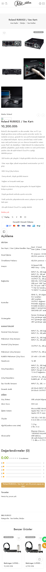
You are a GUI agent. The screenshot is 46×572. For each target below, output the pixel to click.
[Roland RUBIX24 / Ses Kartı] (43, 115)
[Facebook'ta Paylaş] (17, 217)
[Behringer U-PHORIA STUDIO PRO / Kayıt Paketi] (12, 547)
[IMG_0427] (34, 43)
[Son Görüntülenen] (39, 559)
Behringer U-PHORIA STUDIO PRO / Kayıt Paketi (12, 563)
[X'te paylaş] (12, 217)
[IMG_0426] (11, 43)
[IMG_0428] (11, 71)
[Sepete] (43, 3)
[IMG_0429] (11, 97)
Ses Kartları (31, 23)
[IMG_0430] (34, 68)
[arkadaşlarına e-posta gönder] (25, 217)
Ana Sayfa (14, 23)
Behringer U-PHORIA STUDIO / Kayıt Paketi (34, 563)
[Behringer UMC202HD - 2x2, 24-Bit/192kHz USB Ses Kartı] (38, 115)
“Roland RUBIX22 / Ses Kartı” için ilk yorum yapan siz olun (23, 485)
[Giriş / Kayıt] (40, 3)
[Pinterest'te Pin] (21, 217)
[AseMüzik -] (23, 3)
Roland (9, 114)
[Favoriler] (4, 33)
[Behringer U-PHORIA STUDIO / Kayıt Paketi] (34, 547)
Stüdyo (22, 23)
